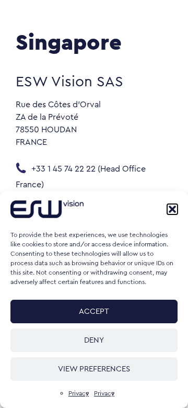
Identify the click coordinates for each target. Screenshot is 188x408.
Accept (94, 311)
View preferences (94, 369)
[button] (172, 209)
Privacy (78, 393)
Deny (94, 340)
